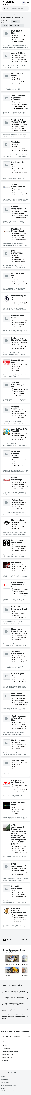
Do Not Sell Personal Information (8, 1085)
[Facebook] (5, 1073)
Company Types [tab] (7, 1036)
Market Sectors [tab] (18, 1036)
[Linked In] (2, 1073)
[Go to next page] (26, 940)
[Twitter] (8, 1073)
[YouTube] (15, 1073)
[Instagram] (11, 1073)
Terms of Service (5, 1082)
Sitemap (3, 1088)
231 (23, 940)
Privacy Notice (4, 1079)
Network (5, 4)
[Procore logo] (8, 2)
